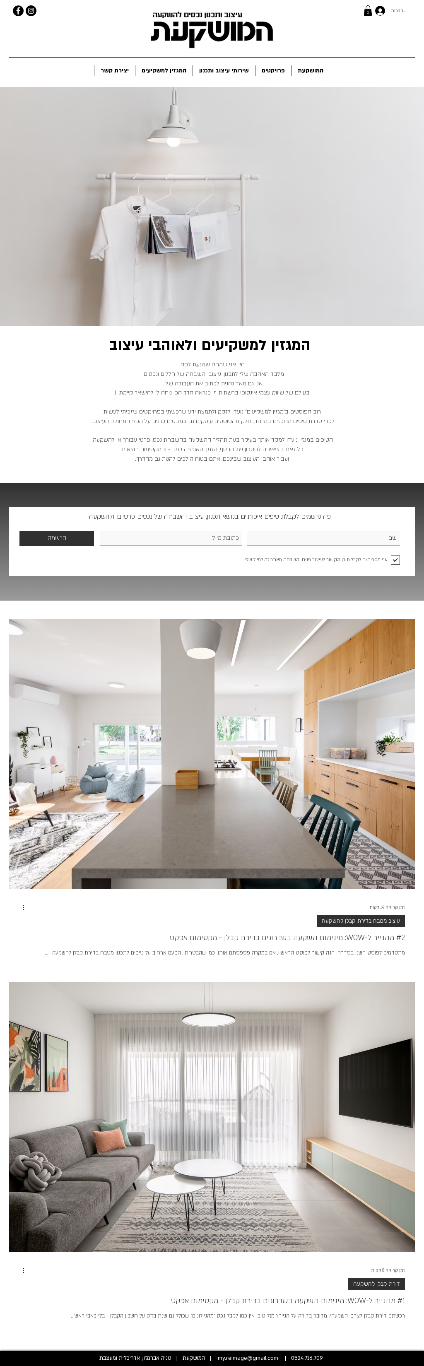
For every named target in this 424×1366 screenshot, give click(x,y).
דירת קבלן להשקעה (376, 1283)
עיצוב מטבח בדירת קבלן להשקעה (361, 920)
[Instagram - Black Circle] (31, 10)
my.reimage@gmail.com (248, 1358)
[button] (368, 10)
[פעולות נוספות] (20, 908)
